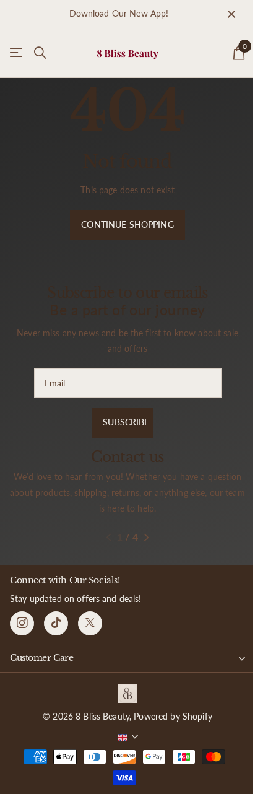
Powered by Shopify (173, 716)
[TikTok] (56, 623)
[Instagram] (22, 623)
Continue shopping (127, 224)
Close (231, 14)
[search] (40, 53)
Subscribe (127, 422)
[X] (90, 623)
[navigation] (108, 537)
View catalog (17, 53)
